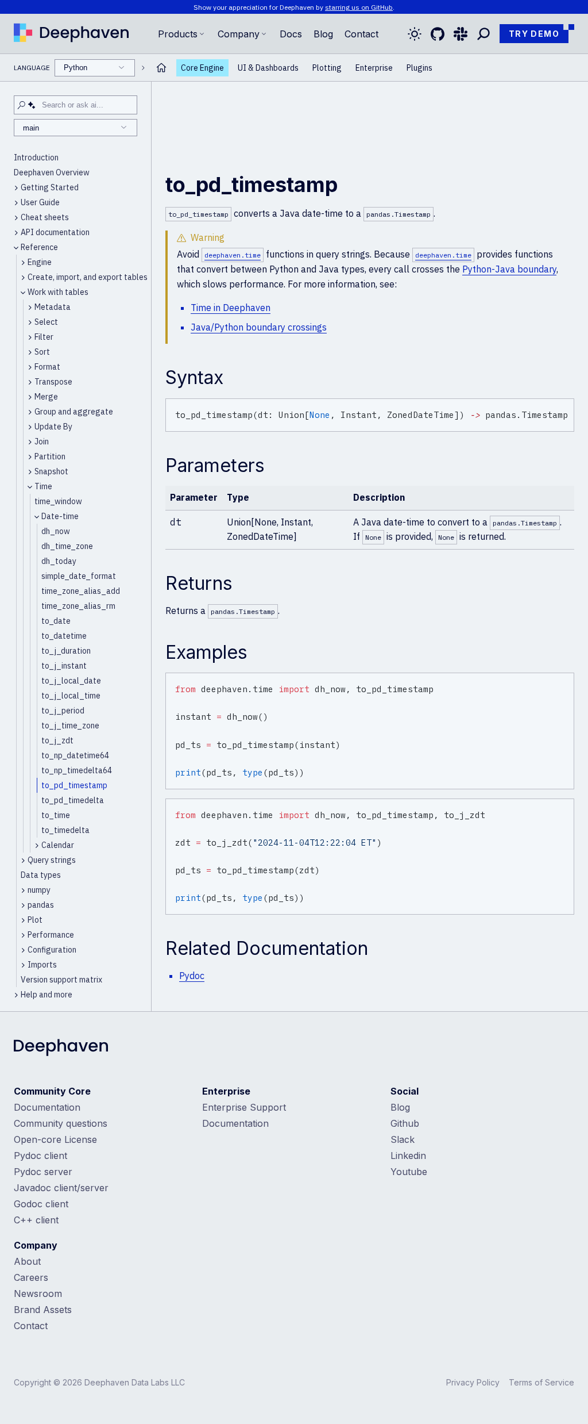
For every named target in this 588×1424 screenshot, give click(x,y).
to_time (55, 815)
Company (239, 34)
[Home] (71, 34)
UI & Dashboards (268, 68)
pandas (41, 905)
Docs (291, 34)
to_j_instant (64, 666)
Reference (39, 247)
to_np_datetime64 (75, 755)
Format (47, 367)
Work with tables (58, 292)
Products (178, 34)
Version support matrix (61, 979)
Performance (51, 935)
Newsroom (38, 1293)
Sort (42, 352)
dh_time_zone (67, 546)
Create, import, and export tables (88, 277)
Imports (42, 964)
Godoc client (41, 1204)
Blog (323, 34)
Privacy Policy (473, 1382)
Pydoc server (43, 1171)
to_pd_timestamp (74, 785)
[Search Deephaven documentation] (483, 34)
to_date (56, 621)
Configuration (52, 950)
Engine (40, 262)
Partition (49, 456)
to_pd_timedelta (72, 800)
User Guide (40, 202)
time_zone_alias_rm (78, 606)
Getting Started (50, 187)
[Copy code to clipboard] (563, 409)
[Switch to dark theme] (414, 34)
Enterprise (374, 68)
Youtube (408, 1171)
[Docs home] (161, 67)
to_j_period (62, 710)
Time (43, 486)
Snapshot (51, 471)
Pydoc (191, 975)
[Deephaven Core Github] (437, 34)
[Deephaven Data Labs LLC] (61, 1048)
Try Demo (534, 34)
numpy (39, 890)
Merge (46, 396)
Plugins (419, 68)
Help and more (46, 994)
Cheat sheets (45, 217)
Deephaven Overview (52, 172)
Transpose (53, 382)
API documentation (55, 232)
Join (41, 441)
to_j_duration (66, 651)
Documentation (47, 1107)
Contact (31, 1325)
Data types (41, 875)
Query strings (52, 860)
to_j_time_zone (70, 725)
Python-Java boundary (509, 269)
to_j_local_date (71, 680)
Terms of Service (541, 1382)
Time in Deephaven (230, 307)
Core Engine (202, 68)
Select (46, 322)
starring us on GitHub (359, 7)
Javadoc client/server (61, 1187)
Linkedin (408, 1155)
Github (404, 1123)
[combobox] (95, 67)
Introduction (36, 157)
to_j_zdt (57, 740)
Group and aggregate (73, 411)
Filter (43, 337)
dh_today (58, 561)
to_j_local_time (70, 695)
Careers (31, 1277)
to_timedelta (65, 830)
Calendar (57, 845)
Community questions (60, 1123)
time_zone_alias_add (80, 591)
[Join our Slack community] (460, 34)
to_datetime (64, 636)
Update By (53, 426)
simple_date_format (78, 576)
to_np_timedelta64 (76, 770)
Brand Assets (43, 1309)
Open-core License (55, 1139)
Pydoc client (40, 1155)
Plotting (327, 68)
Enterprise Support (244, 1107)
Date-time (60, 516)
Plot (35, 920)
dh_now (55, 531)
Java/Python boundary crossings (259, 327)
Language (50, 67)
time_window (58, 501)
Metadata (52, 307)
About (27, 1261)
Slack (402, 1139)
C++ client (36, 1220)
